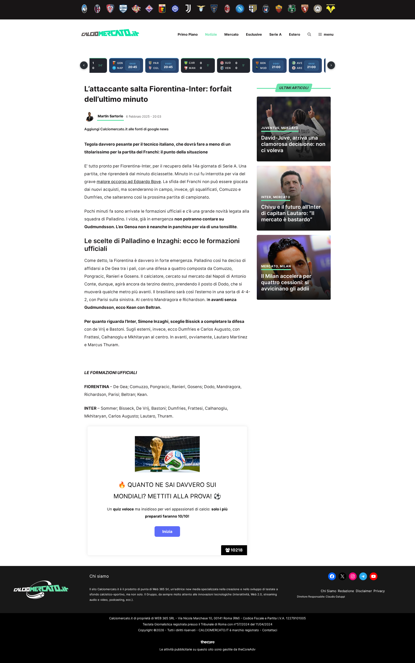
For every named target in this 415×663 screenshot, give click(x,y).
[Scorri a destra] (331, 65)
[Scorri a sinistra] (84, 65)
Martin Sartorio (110, 116)
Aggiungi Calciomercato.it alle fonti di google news (126, 129)
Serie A (275, 34)
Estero (294, 34)
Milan (285, 266)
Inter (266, 197)
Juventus (270, 128)
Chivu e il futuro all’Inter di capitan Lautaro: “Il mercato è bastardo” (291, 213)
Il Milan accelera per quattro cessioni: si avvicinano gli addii (286, 282)
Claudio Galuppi (335, 596)
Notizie (211, 34)
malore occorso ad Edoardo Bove (129, 181)
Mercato (231, 34)
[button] (309, 34)
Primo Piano (188, 34)
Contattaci (269, 630)
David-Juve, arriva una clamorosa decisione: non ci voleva (293, 144)
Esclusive (254, 34)
